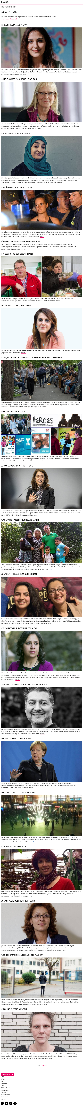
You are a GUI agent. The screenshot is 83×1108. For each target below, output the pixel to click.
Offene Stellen (5, 1094)
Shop (3, 1079)
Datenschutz (5, 1090)
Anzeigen (4, 1083)
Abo (2, 1077)
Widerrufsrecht (6, 1088)
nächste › (45, 1065)
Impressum (4, 1097)
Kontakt (3, 1099)
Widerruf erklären (7, 1074)
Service (3, 1092)
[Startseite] (41, 2)
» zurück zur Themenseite (9, 19)
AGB (2, 1086)
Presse (3, 1081)
